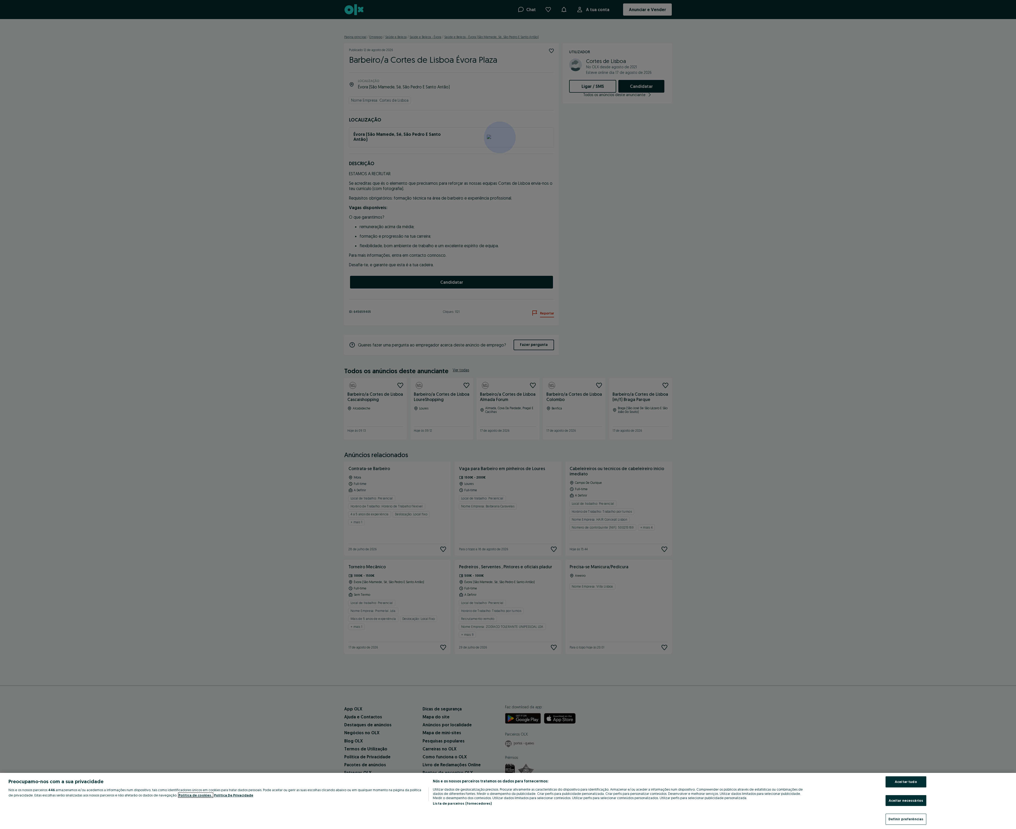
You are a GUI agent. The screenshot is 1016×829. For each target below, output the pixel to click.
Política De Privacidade (233, 795)
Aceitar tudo (906, 782)
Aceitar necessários (906, 800)
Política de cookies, (196, 795)
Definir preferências (906, 819)
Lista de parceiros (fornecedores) (462, 803)
